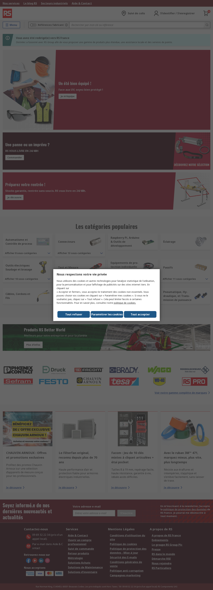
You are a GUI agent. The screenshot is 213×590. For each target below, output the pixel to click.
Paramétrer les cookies (107, 314)
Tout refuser (73, 314)
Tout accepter (140, 314)
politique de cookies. (125, 302)
